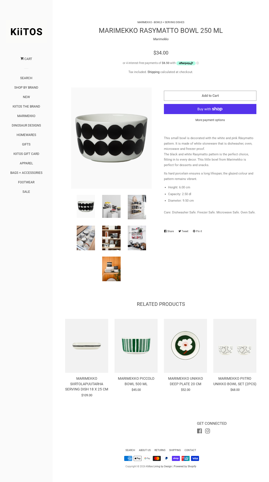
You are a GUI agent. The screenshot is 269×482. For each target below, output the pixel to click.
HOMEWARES (26, 135)
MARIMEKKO (26, 116)
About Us (145, 450)
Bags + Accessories (26, 173)
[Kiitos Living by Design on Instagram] (207, 432)
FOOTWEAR (26, 182)
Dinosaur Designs (26, 125)
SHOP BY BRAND (26, 87)
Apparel (26, 163)
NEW (26, 97)
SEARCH (26, 78)
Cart (28, 59)
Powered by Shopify (185, 466)
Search (130, 450)
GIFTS (26, 144)
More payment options (210, 120)
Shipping (154, 72)
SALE (26, 192)
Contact (190, 450)
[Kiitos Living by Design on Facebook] (199, 432)
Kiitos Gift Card (26, 154)
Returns (159, 450)
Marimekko (161, 39)
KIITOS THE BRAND (26, 106)
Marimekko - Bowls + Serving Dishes (160, 22)
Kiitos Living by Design (159, 466)
